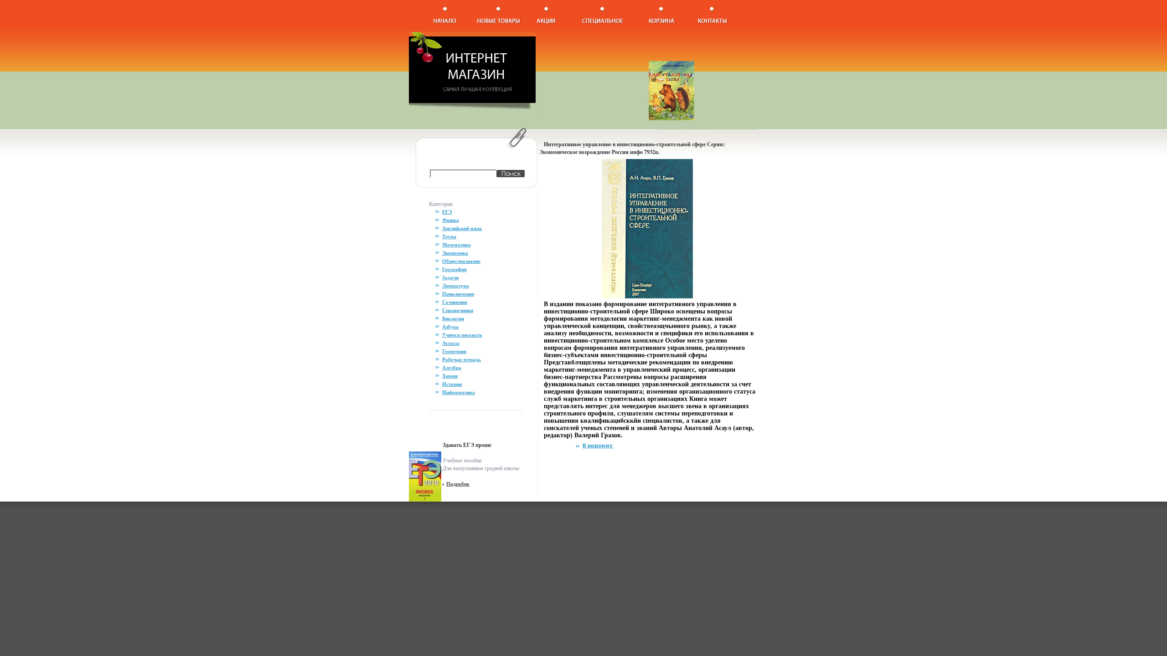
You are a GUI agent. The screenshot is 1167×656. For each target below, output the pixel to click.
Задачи (450, 277)
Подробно (458, 484)
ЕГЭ (447, 211)
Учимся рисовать (462, 334)
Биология (453, 318)
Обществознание (461, 261)
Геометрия (454, 351)
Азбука (450, 326)
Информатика (458, 392)
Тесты (449, 236)
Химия (450, 375)
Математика (456, 244)
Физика (450, 220)
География (454, 269)
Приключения (458, 293)
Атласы (451, 343)
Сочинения (454, 302)
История (452, 384)
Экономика (455, 252)
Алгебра (451, 367)
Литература (455, 285)
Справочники (457, 310)
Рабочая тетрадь (461, 359)
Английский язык (462, 228)
